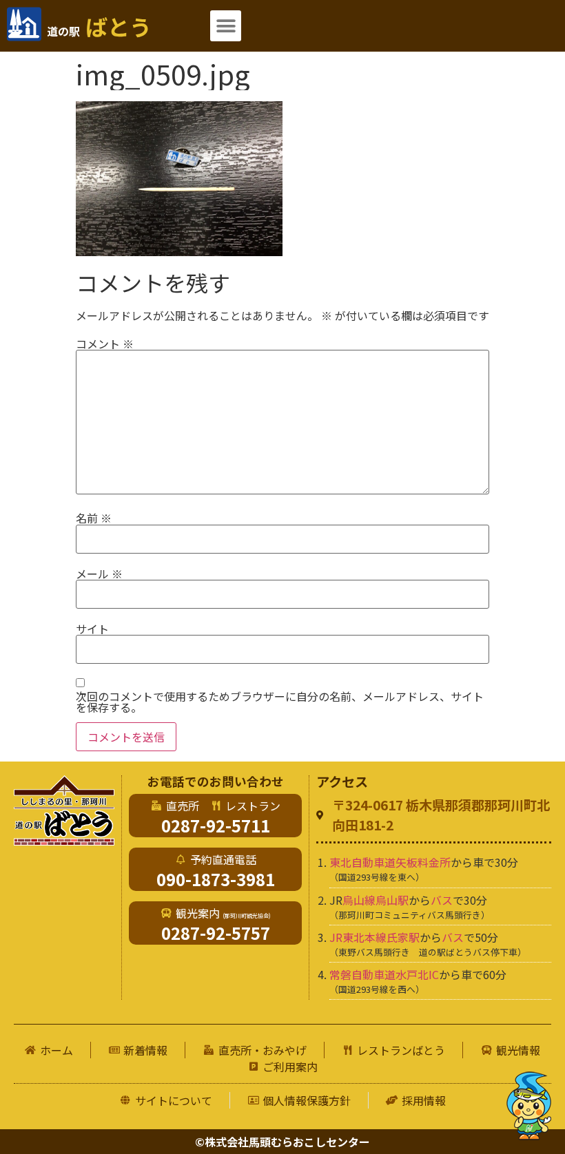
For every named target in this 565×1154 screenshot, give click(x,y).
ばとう (99, 26)
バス (442, 900)
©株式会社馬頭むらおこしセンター (282, 1141)
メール (99, 573)
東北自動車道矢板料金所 (390, 862)
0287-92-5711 (215, 825)
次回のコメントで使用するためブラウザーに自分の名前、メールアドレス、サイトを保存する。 (280, 702)
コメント (105, 343)
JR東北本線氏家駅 (374, 937)
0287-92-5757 (215, 933)
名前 (94, 517)
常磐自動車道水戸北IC (384, 974)
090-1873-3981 (215, 879)
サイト (92, 628)
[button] (225, 25)
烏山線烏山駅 (375, 900)
